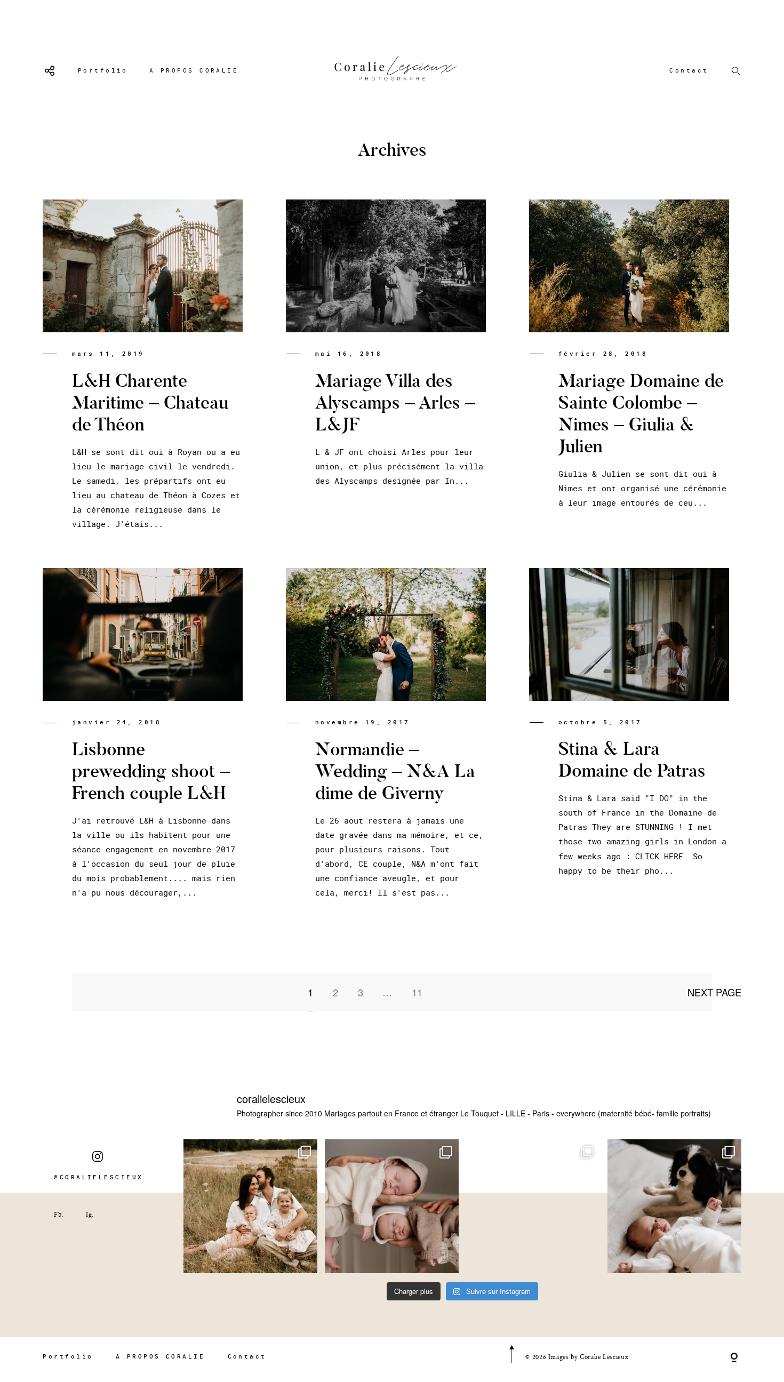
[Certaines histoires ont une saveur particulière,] (392, 1206)
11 (417, 992)
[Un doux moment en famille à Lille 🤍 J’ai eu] (674, 1206)
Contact (688, 70)
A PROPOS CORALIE (193, 70)
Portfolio (103, 70)
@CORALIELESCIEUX (98, 1177)
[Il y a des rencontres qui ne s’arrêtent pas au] (250, 1206)
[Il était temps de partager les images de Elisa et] (533, 1206)
